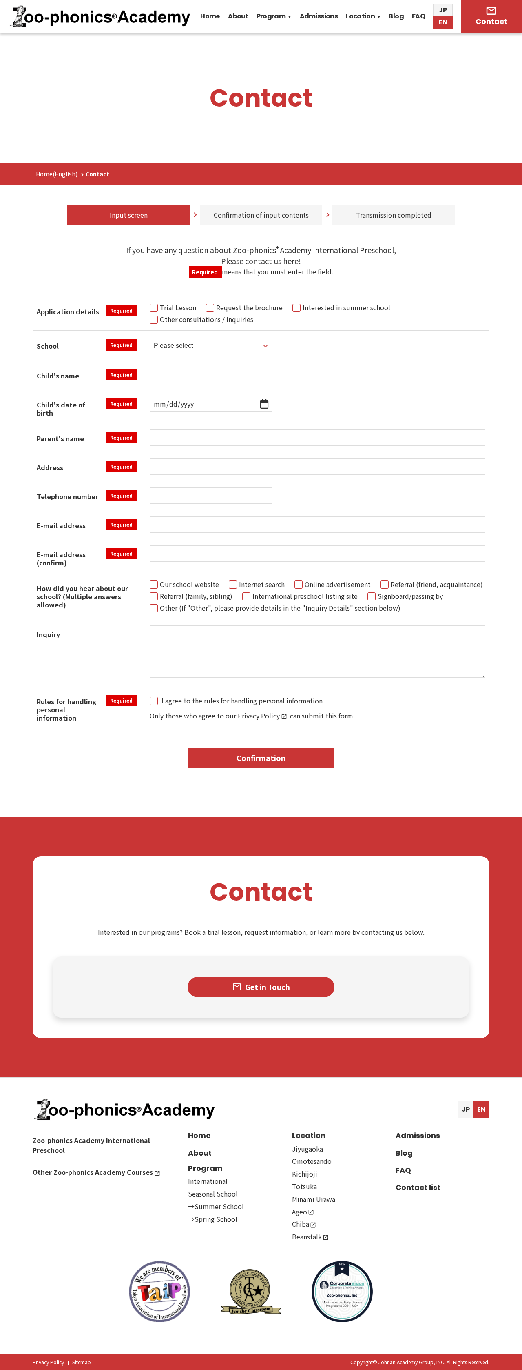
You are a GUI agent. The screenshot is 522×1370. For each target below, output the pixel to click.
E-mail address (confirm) (85, 558)
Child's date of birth (85, 408)
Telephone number (85, 496)
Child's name (85, 375)
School (85, 346)
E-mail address (85, 525)
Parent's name (85, 438)
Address (85, 467)
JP (443, 10)
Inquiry (48, 634)
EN (443, 22)
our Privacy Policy (253, 716)
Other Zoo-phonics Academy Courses (93, 1172)
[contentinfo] (261, 1223)
